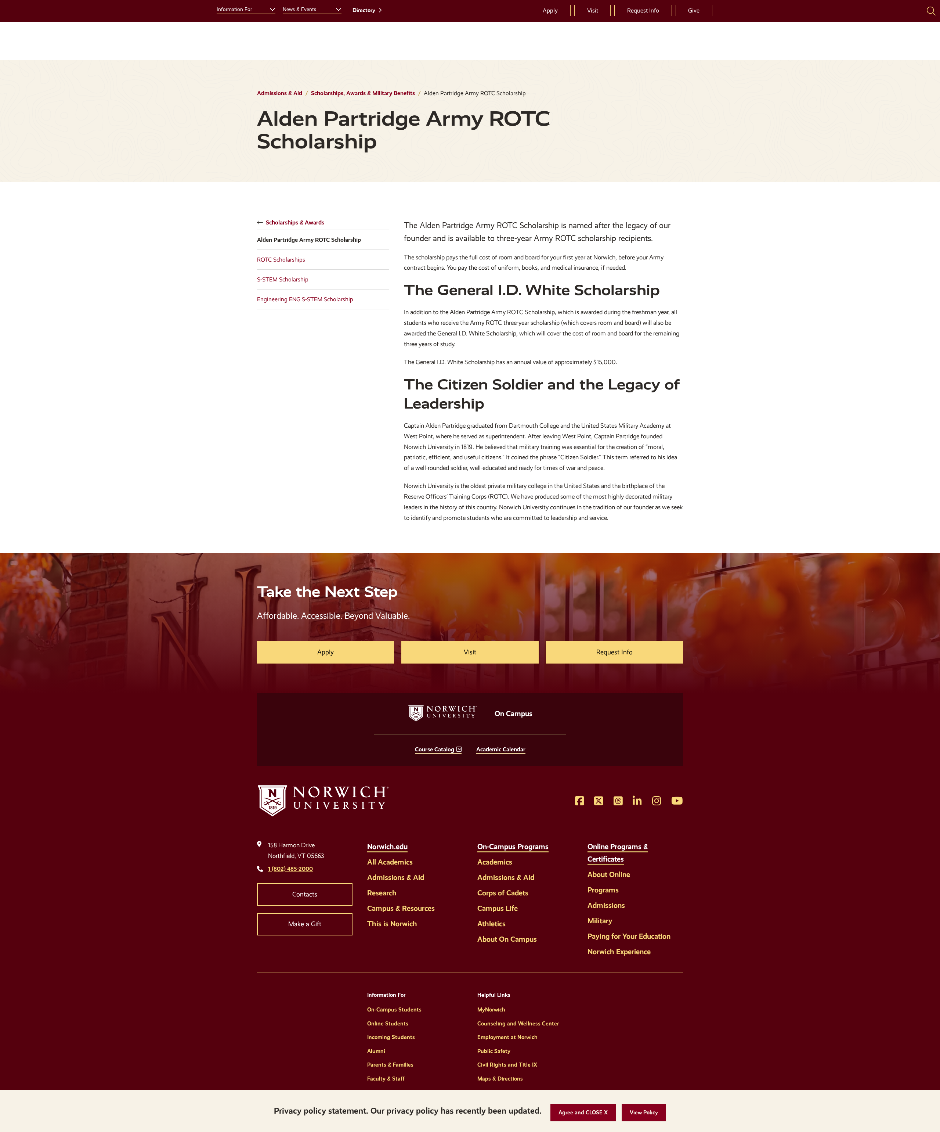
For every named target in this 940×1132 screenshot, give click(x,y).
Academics (494, 862)
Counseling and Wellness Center (518, 1023)
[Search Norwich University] (931, 10)
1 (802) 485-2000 (290, 868)
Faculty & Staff (386, 1078)
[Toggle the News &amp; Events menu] (335, 8)
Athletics (491, 923)
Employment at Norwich (507, 1037)
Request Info (643, 10)
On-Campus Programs (513, 846)
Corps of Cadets (502, 892)
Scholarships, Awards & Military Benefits (363, 93)
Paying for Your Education (629, 936)
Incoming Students (391, 1037)
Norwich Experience (619, 951)
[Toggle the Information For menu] (269, 8)
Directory (363, 10)
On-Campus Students (394, 1009)
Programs (603, 889)
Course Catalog (434, 749)
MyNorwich (491, 1009)
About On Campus (507, 939)
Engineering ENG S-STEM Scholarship (305, 299)
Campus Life (497, 908)
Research (382, 892)
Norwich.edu (387, 846)
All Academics (390, 862)
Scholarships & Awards (295, 222)
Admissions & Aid (279, 93)
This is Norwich (392, 923)
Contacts (304, 894)
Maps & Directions (500, 1078)
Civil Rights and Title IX (507, 1064)
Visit (592, 10)
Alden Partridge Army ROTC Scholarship (309, 239)
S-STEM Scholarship (282, 279)
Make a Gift (304, 924)
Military (600, 920)
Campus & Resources (401, 908)
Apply (550, 10)
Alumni (376, 1051)
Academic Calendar (500, 749)
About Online (609, 874)
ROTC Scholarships (281, 259)
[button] (583, 1112)
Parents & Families (390, 1064)
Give (693, 10)
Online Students (387, 1023)
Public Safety (493, 1051)
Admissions (606, 905)
